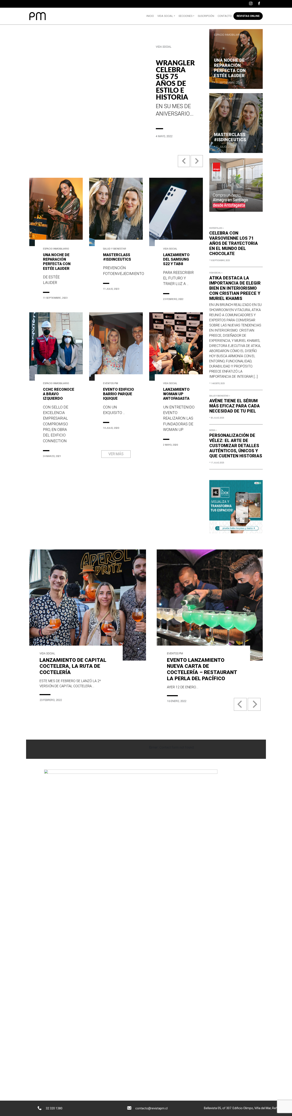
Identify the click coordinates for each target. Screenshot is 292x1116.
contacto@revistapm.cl (151, 1108)
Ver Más (116, 454)
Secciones (185, 16)
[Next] (254, 704)
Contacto (225, 16)
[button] (184, 164)
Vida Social (165, 16)
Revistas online (248, 16)
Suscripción (206, 16)
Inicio (150, 16)
